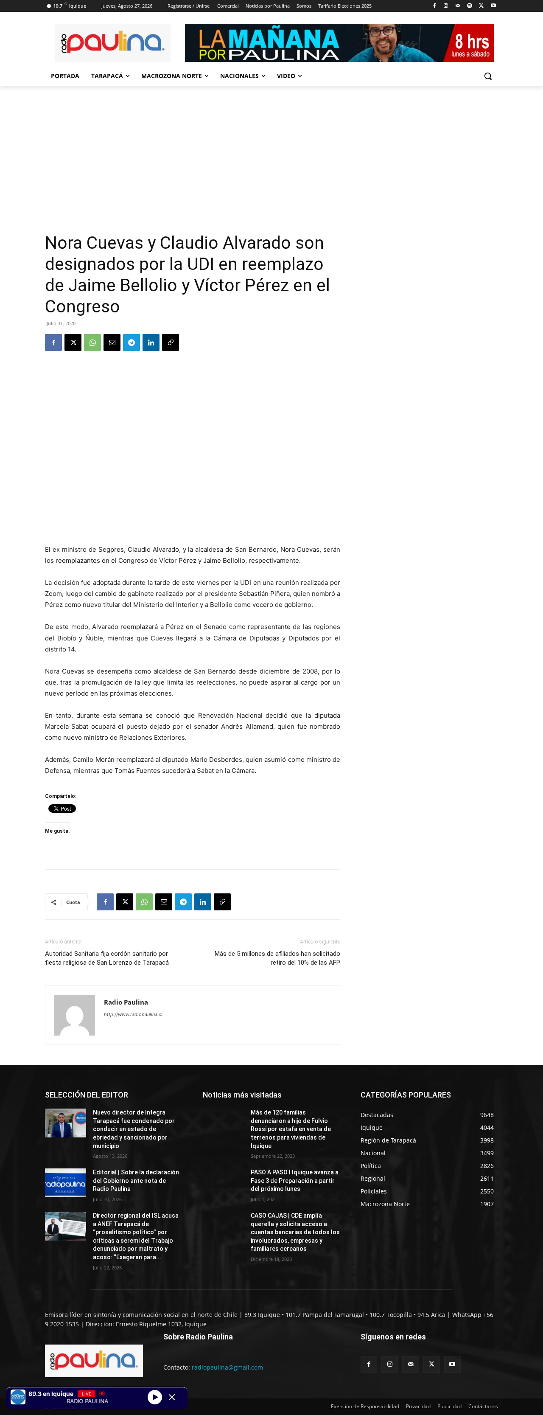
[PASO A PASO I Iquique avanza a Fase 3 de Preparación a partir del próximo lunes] (223, 1182)
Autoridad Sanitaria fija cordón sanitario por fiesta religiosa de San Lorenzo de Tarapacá (107, 958)
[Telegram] (131, 342)
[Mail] (458, 6)
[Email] (112, 342)
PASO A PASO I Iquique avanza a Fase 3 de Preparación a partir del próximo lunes (295, 1180)
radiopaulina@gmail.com (227, 1367)
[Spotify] (470, 6)
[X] (481, 6)
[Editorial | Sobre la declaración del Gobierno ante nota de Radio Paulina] (65, 1182)
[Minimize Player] (172, 1397)
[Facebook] (434, 6)
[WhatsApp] (92, 342)
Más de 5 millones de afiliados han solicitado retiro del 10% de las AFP (277, 958)
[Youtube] (493, 6)
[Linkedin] (151, 342)
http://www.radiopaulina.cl (133, 1014)
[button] (488, 76)
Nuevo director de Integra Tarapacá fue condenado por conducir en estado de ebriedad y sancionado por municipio (134, 1129)
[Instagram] (446, 6)
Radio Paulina (126, 1002)
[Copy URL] (170, 342)
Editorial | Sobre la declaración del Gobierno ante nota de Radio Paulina (136, 1180)
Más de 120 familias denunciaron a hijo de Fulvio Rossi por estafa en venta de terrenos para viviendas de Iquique (291, 1129)
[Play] (155, 1396)
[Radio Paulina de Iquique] (113, 43)
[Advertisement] (192, 168)
